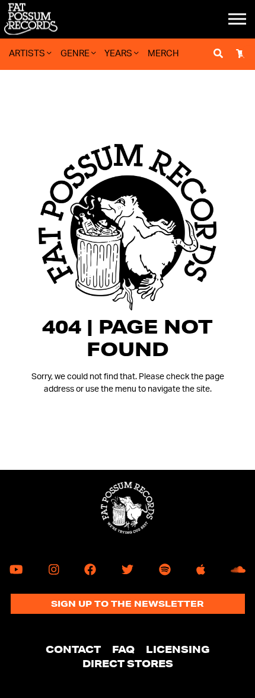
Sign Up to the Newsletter (127, 603)
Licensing (178, 649)
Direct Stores (127, 663)
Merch (163, 53)
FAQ (123, 649)
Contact (73, 649)
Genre (75, 53)
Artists (28, 53)
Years (119, 53)
